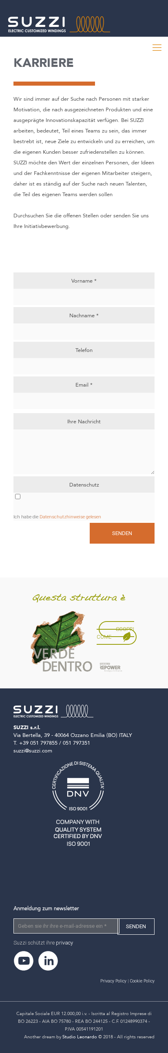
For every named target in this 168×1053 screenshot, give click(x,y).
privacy (64, 943)
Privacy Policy (113, 981)
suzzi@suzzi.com (32, 750)
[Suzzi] (74, 43)
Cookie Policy (142, 981)
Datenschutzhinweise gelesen (70, 517)
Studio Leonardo (79, 1037)
